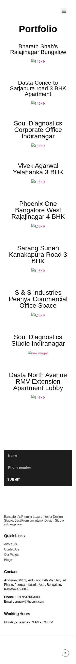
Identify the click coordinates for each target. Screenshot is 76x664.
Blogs (8, 560)
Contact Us (11, 549)
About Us (10, 544)
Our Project (11, 554)
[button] (64, 11)
